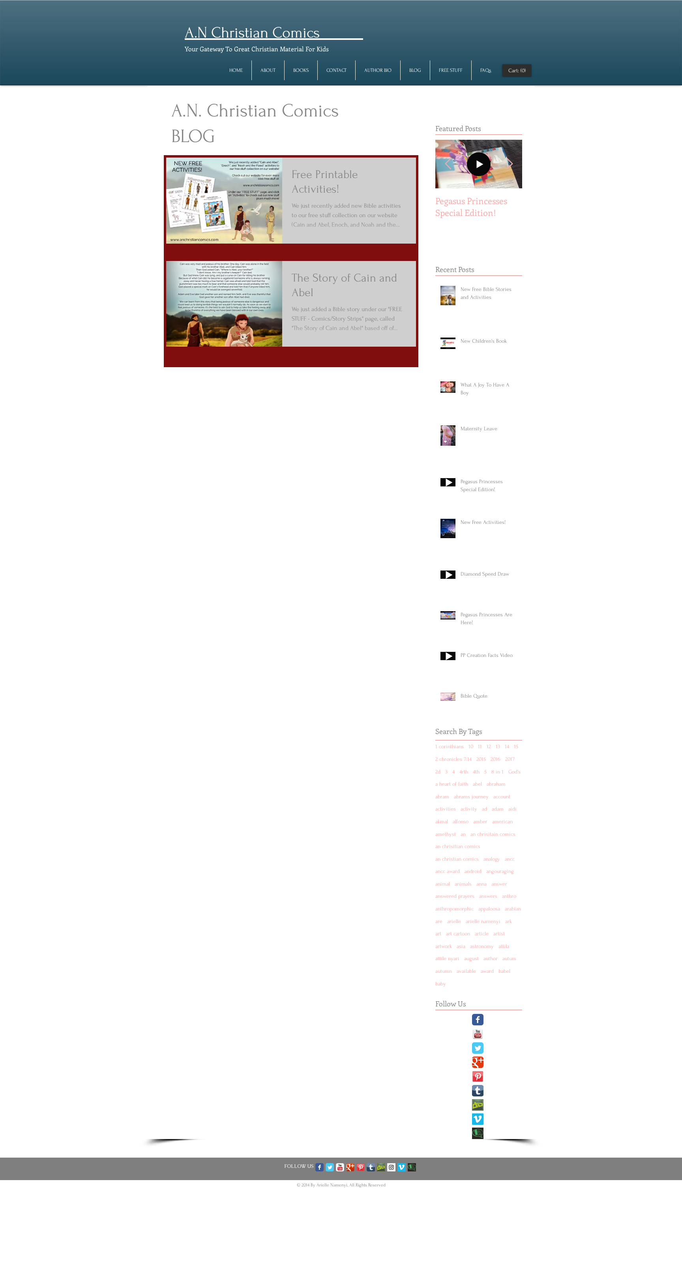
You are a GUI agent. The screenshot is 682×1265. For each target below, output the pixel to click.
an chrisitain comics (492, 834)
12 (489, 746)
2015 (481, 759)
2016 (495, 759)
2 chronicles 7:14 (453, 759)
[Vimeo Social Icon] (477, 1119)
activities (445, 809)
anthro (509, 896)
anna (481, 884)
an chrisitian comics (457, 846)
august (471, 958)
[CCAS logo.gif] (477, 1133)
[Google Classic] (477, 1062)
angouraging (500, 871)
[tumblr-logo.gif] (477, 1090)
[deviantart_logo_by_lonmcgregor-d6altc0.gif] (477, 1105)
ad (484, 809)
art (438, 934)
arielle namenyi (483, 921)
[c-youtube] (340, 1167)
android (473, 871)
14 (507, 746)
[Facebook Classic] (477, 1019)
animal (442, 884)
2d (437, 772)
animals (463, 884)
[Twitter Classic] (477, 1048)
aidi (512, 809)
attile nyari (447, 958)
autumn (443, 971)
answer (499, 884)
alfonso (460, 821)
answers (488, 896)
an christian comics (457, 859)
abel (477, 784)
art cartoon (458, 934)
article (482, 934)
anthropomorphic (454, 909)
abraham (496, 784)
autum (509, 958)
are (438, 921)
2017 (510, 759)
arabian (513, 909)
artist (499, 934)
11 (480, 746)
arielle (454, 921)
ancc (510, 859)
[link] (516, 70)
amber (480, 821)
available (466, 971)
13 (498, 746)
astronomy (482, 946)
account (501, 797)
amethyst (445, 834)
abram (442, 797)
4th (476, 772)
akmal (441, 821)
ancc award (447, 871)
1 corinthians (449, 746)
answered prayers (454, 896)
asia (461, 946)
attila (503, 946)
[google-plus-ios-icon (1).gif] (350, 1167)
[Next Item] (509, 164)
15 (516, 746)
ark (508, 921)
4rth (463, 772)
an (463, 834)
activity (469, 809)
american (502, 821)
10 (470, 746)
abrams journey (471, 797)
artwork (443, 946)
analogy (491, 859)
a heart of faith (451, 784)
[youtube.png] (477, 1034)
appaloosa (489, 909)
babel (504, 971)
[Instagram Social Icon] (391, 1167)
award (487, 971)
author (490, 958)
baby (440, 984)
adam (498, 809)
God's (514, 772)
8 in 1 (497, 772)
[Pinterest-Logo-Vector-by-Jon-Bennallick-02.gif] (477, 1076)
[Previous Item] (448, 164)
